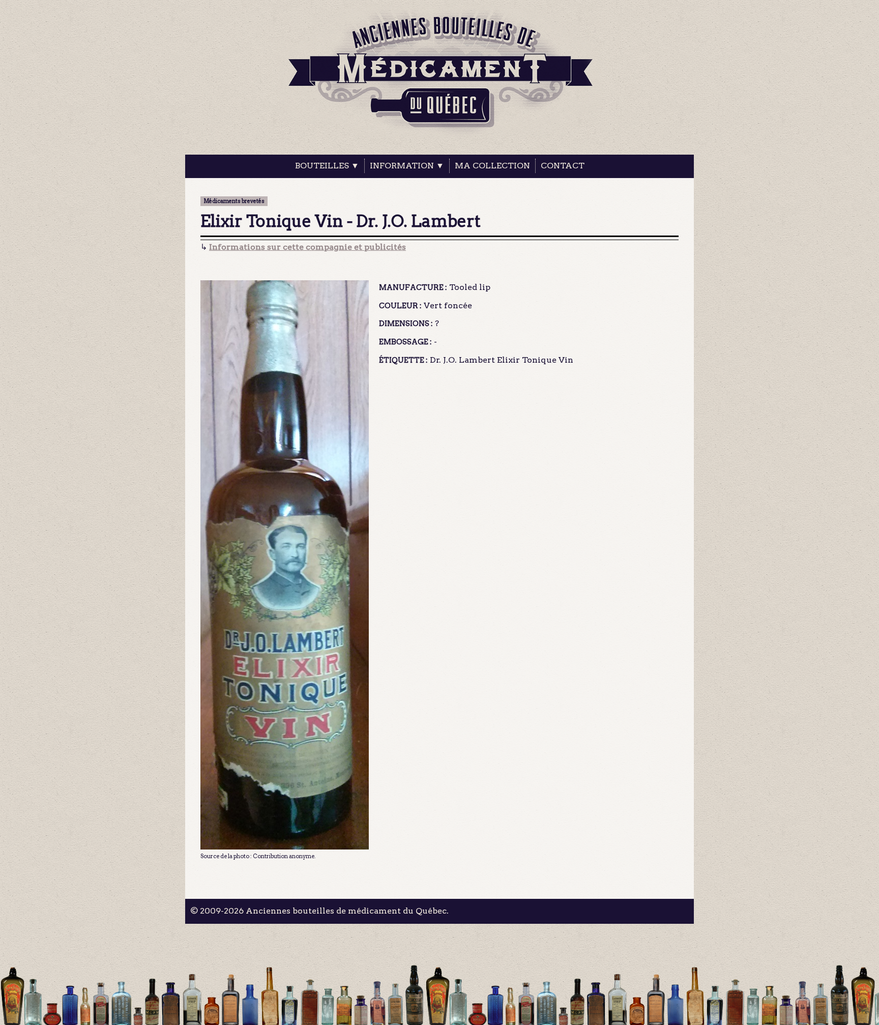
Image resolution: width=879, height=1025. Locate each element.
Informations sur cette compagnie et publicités (307, 247)
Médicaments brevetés (234, 201)
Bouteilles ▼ (327, 165)
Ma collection (492, 165)
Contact (562, 165)
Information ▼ (407, 165)
